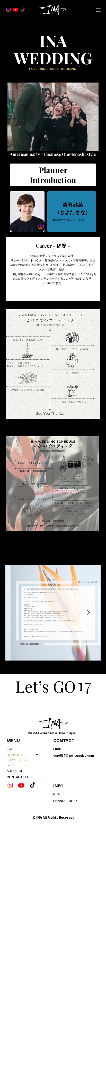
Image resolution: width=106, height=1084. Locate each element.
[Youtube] (16, 10)
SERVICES (14, 755)
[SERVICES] (37, 755)
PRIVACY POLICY (65, 801)
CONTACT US (17, 777)
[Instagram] (8, 10)
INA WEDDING (16, 760)
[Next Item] (88, 612)
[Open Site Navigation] (98, 9)
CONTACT (63, 740)
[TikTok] (22, 10)
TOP (10, 748)
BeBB (11, 765)
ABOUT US (15, 771)
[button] (89, 144)
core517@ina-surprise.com (73, 755)
